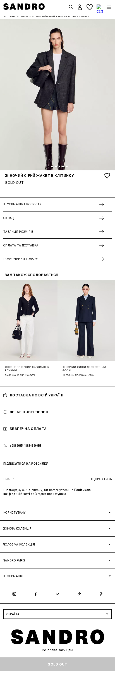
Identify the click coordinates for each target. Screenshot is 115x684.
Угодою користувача (50, 493)
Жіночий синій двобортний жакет (84, 368)
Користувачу (14, 512)
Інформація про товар (22, 204)
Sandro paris (14, 560)
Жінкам (25, 16)
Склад (8, 218)
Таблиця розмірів (18, 231)
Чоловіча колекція (19, 544)
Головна (9, 16)
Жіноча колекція (17, 528)
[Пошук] (71, 7)
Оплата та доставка (20, 245)
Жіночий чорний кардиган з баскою (27, 368)
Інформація (13, 576)
